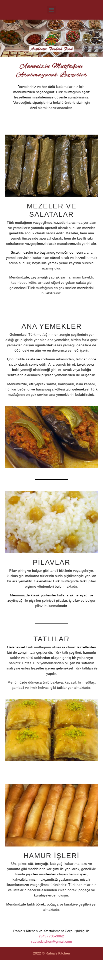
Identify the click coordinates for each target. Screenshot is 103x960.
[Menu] (51, 10)
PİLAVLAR (51, 562)
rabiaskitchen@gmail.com (51, 941)
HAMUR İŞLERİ (52, 856)
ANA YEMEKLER (52, 326)
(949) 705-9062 (51, 936)
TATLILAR (52, 639)
